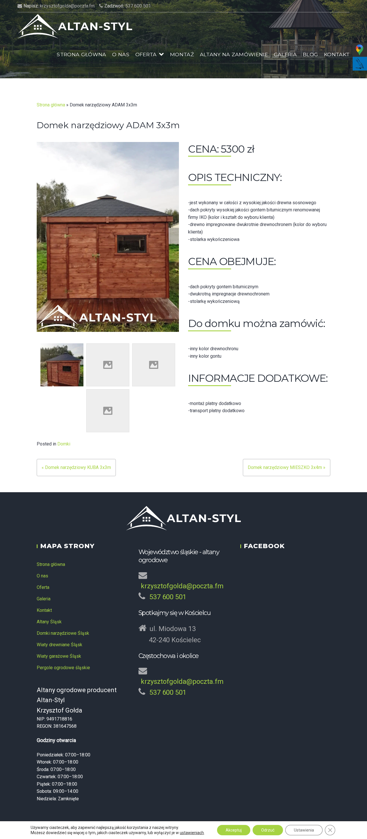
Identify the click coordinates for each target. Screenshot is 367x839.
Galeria (285, 54)
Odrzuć (267, 830)
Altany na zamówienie (234, 54)
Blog (310, 54)
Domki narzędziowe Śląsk (63, 633)
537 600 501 (127, 6)
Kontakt (337, 54)
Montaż (182, 54)
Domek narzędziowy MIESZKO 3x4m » (286, 467)
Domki (63, 444)
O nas (120, 54)
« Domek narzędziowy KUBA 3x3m (76, 467)
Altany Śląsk (49, 621)
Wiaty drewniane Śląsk (59, 644)
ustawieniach (192, 832)
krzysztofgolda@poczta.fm (59, 6)
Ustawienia (304, 830)
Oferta (146, 54)
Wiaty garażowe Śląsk (59, 656)
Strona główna (81, 54)
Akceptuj (234, 830)
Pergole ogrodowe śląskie (63, 667)
